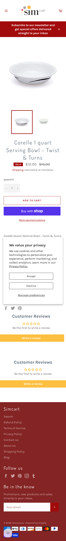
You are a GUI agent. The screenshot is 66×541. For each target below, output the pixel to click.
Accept (31, 276)
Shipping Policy (14, 451)
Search (8, 416)
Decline (31, 285)
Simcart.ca (18, 522)
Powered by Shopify (35, 522)
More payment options (32, 220)
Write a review (33, 384)
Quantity (9, 179)
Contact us (11, 440)
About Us (10, 445)
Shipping (17, 170)
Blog (7, 457)
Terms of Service (14, 428)
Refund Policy (13, 422)
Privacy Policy (13, 434)
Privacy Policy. (18, 266)
